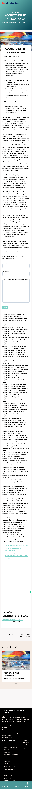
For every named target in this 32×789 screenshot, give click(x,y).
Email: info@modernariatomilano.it (10, 733)
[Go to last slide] (4, 667)
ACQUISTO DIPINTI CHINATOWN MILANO (24, 634)
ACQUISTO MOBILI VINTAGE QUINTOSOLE (16, 545)
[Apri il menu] (28, 3)
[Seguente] (27, 667)
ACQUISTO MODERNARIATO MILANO (12, 620)
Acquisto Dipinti (16, 12)
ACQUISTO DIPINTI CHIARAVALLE (7, 634)
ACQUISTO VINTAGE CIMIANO (10, 766)
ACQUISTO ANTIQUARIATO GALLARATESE (16, 553)
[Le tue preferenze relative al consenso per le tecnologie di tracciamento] (30, 591)
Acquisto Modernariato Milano (9, 22)
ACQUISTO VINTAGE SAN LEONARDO (15, 561)
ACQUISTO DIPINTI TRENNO (10, 745)
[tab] (14, 683)
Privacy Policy (26, 747)
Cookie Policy (26, 749)
